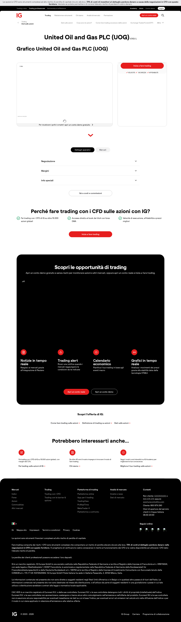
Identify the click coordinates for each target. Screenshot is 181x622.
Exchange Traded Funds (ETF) (142, 23)
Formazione (108, 15)
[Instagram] (147, 529)
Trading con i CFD (53, 494)
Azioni (14, 501)
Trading (48, 15)
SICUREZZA (142, 72)
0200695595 (160, 496)
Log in (161, 8)
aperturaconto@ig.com (153, 502)
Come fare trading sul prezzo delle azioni (111, 23)
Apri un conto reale (149, 15)
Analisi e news (116, 494)
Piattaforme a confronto (88, 512)
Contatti (147, 489)
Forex (14, 497)
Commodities (18, 504)
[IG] (19, 15)
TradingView (83, 501)
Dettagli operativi (82, 150)
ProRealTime (83, 504)
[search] (162, 15)
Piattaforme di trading (87, 489)
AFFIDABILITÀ (153, 72)
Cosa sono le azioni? (84, 23)
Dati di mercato (117, 497)
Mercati (102, 150)
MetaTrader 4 (83, 508)
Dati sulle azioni (67, 23)
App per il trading (85, 497)
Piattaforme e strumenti (63, 15)
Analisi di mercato (93, 15)
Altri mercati (17, 508)
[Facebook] (141, 529)
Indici (14, 494)
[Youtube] (158, 529)
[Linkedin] (164, 529)
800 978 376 (148, 499)
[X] (153, 529)
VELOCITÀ (131, 72)
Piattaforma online (85, 494)
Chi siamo (79, 15)
